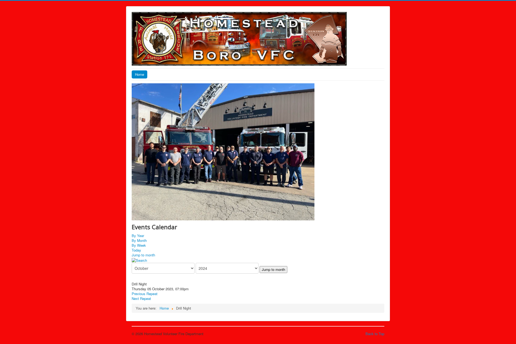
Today (136, 250)
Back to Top (375, 333)
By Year (138, 235)
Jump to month (143, 254)
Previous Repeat (144, 293)
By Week (139, 245)
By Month (139, 240)
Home (139, 74)
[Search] (139, 259)
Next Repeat (141, 298)
